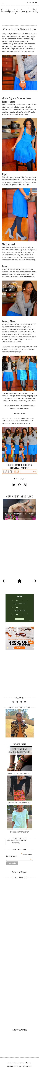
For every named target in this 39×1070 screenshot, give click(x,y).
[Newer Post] (4, 581)
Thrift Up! (12, 418)
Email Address (18, 856)
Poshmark (15, 843)
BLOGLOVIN (27, 465)
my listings (20, 840)
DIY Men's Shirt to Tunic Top (19, 832)
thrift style (19, 479)
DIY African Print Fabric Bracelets (19, 773)
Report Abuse (19, 1029)
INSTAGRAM (14, 468)
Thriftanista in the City (17, 1063)
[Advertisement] (19, 551)
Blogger (24, 872)
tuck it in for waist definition (25, 277)
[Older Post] (34, 581)
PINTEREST (25, 468)
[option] (19, 509)
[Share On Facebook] (19, 484)
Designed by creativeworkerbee (19, 1066)
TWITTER (18, 465)
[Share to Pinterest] (24, 484)
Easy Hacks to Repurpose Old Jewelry (19, 514)
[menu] (3, 2)
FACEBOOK (10, 465)
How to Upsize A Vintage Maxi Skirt (19, 803)
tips (24, 479)
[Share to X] (14, 484)
